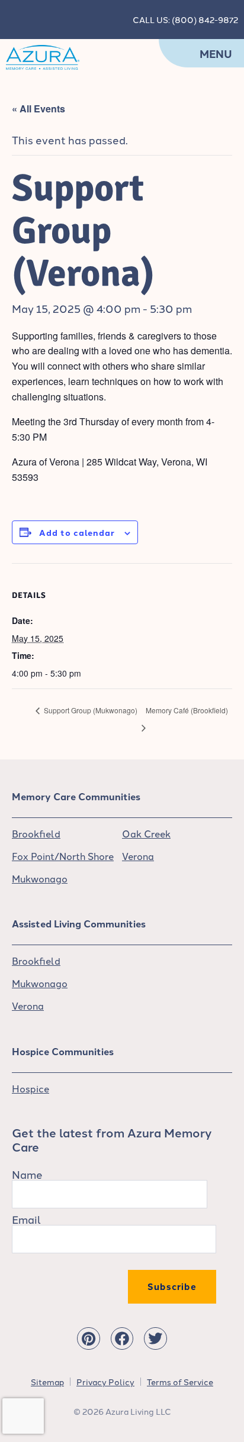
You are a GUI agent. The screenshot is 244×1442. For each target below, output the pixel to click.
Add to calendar (77, 532)
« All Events (38, 108)
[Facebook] (122, 1338)
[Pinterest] (88, 1338)
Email (26, 1219)
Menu (216, 54)
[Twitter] (155, 1338)
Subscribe (172, 1286)
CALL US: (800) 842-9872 (185, 19)
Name (27, 1174)
